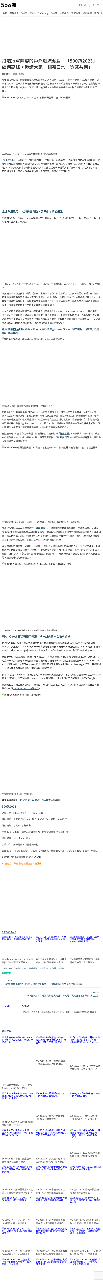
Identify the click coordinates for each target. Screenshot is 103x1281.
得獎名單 (14, 13)
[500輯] (9, 5)
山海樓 (53, 968)
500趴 (17, 968)
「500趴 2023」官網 (30, 800)
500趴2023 (7, 968)
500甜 (33, 13)
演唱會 (62, 968)
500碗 (54, 13)
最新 (5, 13)
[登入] (94, 5)
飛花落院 (33, 968)
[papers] (89, 5)
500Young (43, 13)
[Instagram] (85, 5)
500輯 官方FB (49, 800)
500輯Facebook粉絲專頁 (26, 688)
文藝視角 (64, 13)
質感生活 (75, 13)
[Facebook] (80, 5)
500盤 (24, 13)
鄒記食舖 (44, 968)
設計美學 (87, 13)
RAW (24, 968)
